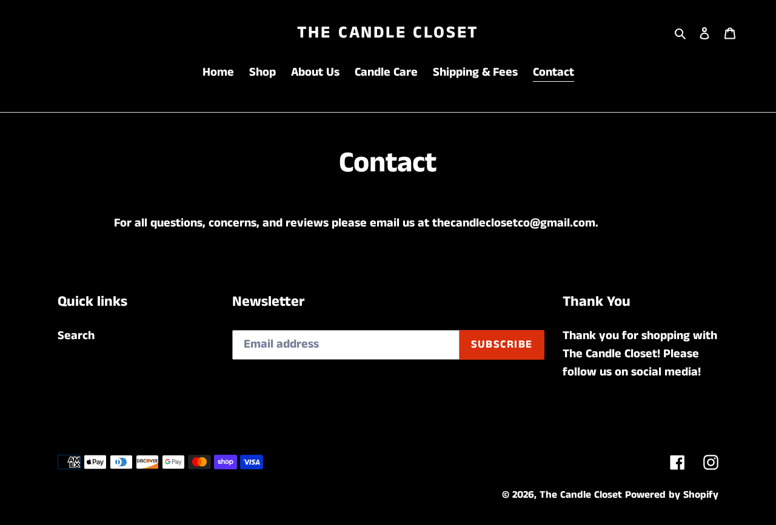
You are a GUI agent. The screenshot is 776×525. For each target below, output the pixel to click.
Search (76, 336)
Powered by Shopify (671, 494)
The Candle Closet (388, 33)
